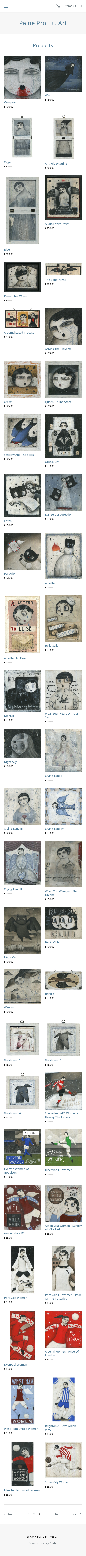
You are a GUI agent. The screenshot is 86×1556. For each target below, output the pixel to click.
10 (56, 1514)
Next (75, 1514)
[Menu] (6, 6)
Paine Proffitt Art (43, 23)
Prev (10, 1514)
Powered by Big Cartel (43, 1543)
